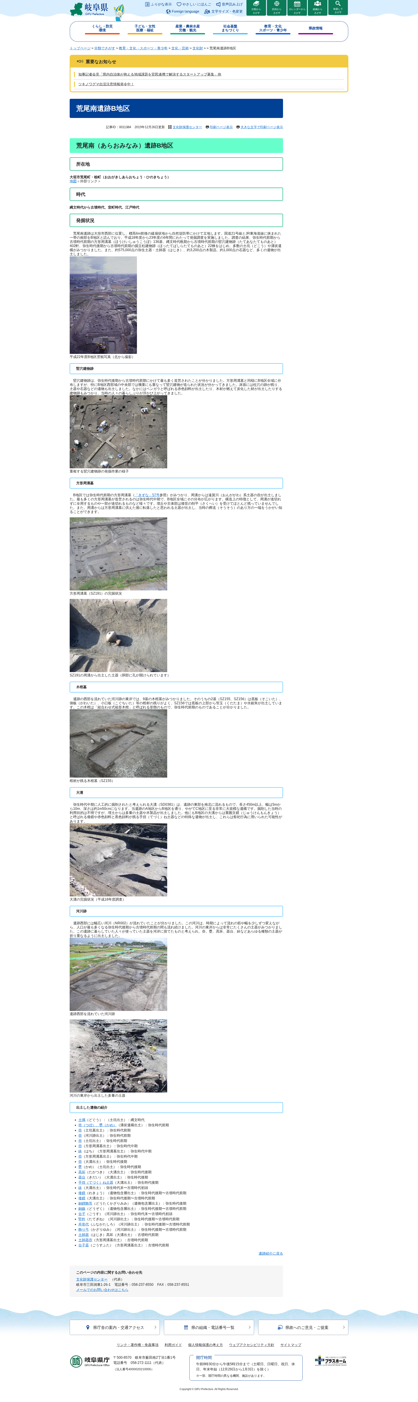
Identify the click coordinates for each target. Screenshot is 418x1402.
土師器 (83, 1235)
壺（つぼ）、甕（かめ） (97, 1125)
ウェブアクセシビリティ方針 (251, 1345)
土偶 (81, 1120)
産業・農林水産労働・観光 (187, 28)
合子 (81, 1214)
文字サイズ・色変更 (227, 11)
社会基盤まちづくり (230, 28)
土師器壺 (85, 1240)
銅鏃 (81, 1208)
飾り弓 (83, 1229)
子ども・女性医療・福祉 (145, 28)
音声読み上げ (232, 4)
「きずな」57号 (147, 495)
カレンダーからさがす (297, 11)
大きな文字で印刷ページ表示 (262, 127)
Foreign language (185, 11)
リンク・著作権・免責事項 (137, 1345)
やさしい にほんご (196, 4)
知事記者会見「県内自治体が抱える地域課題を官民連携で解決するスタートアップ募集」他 (149, 74)
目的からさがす (276, 11)
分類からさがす (256, 11)
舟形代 (83, 1224)
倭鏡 (81, 1193)
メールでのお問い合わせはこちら (102, 1290)
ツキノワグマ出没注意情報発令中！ (106, 84)
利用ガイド (173, 1345)
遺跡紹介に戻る (271, 1253)
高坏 (81, 1172)
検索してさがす (338, 10)
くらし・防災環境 (102, 28)
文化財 (197, 48)
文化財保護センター (187, 127)
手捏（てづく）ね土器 (95, 1182)
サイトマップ (290, 1345)
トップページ (80, 48)
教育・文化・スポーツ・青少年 (143, 48)
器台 (81, 1177)
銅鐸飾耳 (85, 1203)
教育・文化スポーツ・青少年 (273, 28)
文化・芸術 (180, 48)
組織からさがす (317, 11)
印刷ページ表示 (221, 127)
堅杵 (81, 1219)
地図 (73, 181)
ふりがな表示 (161, 4)
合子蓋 (83, 1245)
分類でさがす (104, 48)
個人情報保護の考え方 (205, 1345)
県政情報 (316, 28)
